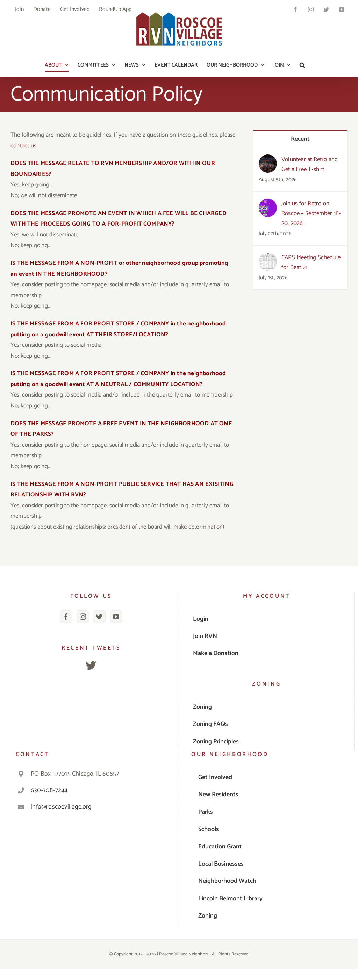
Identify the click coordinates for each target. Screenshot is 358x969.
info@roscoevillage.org (61, 807)
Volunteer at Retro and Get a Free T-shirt (309, 164)
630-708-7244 (49, 790)
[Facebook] (66, 616)
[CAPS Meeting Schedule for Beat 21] (268, 258)
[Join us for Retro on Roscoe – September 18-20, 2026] (268, 204)
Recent (300, 139)
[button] (302, 65)
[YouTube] (116, 616)
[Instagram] (83, 616)
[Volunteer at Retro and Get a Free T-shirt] (268, 160)
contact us (23, 146)
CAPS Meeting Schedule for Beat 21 (311, 262)
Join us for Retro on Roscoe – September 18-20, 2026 (311, 213)
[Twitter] (99, 616)
